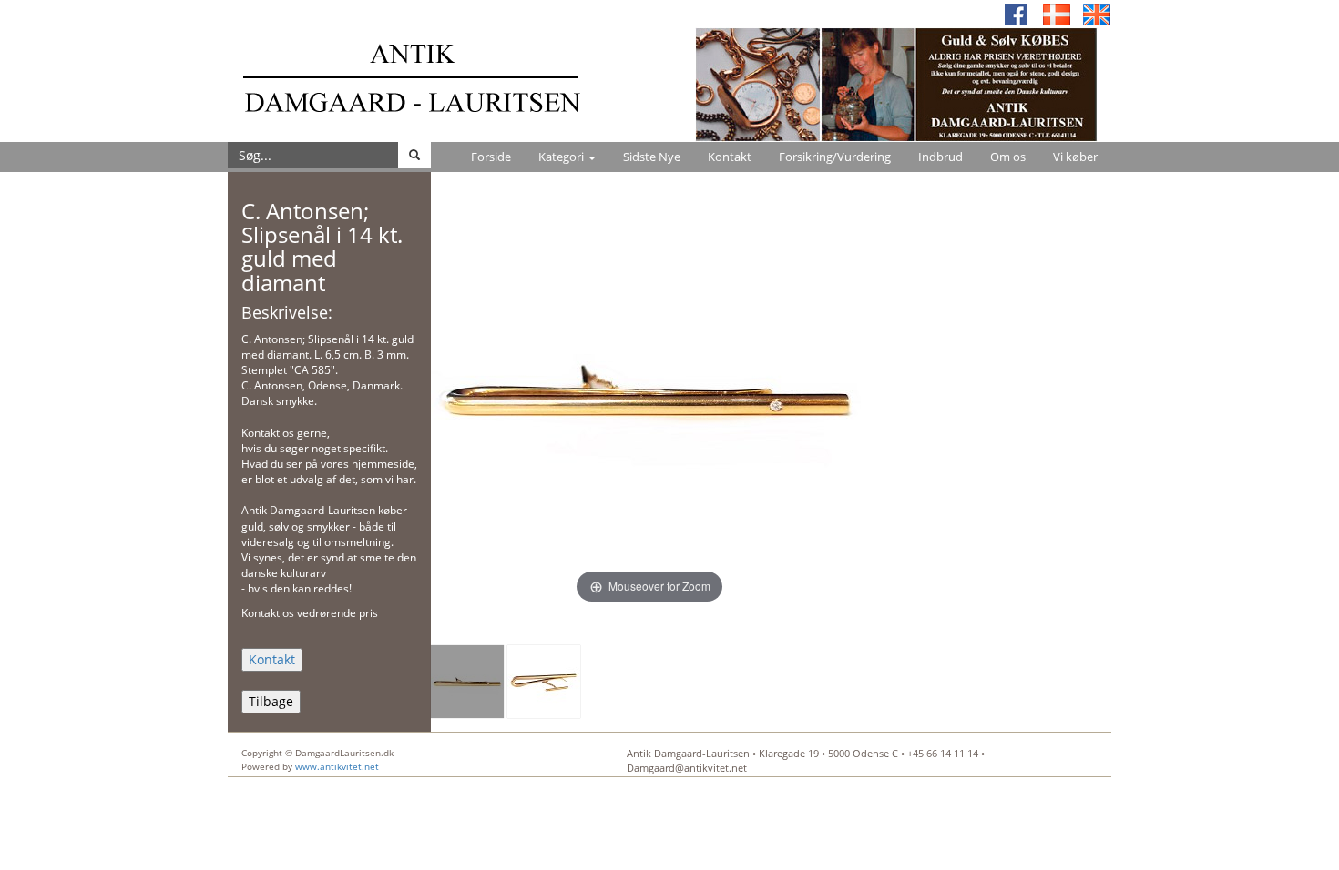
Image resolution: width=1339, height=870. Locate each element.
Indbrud (940, 156)
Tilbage (271, 701)
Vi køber (1075, 156)
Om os (1008, 156)
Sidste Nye (651, 156)
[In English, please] (1096, 13)
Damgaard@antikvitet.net (687, 767)
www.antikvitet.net (337, 766)
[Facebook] (1016, 13)
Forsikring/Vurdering (835, 156)
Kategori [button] (562, 156)
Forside (491, 156)
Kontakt (729, 156)
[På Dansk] (1056, 13)
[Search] (414, 155)
